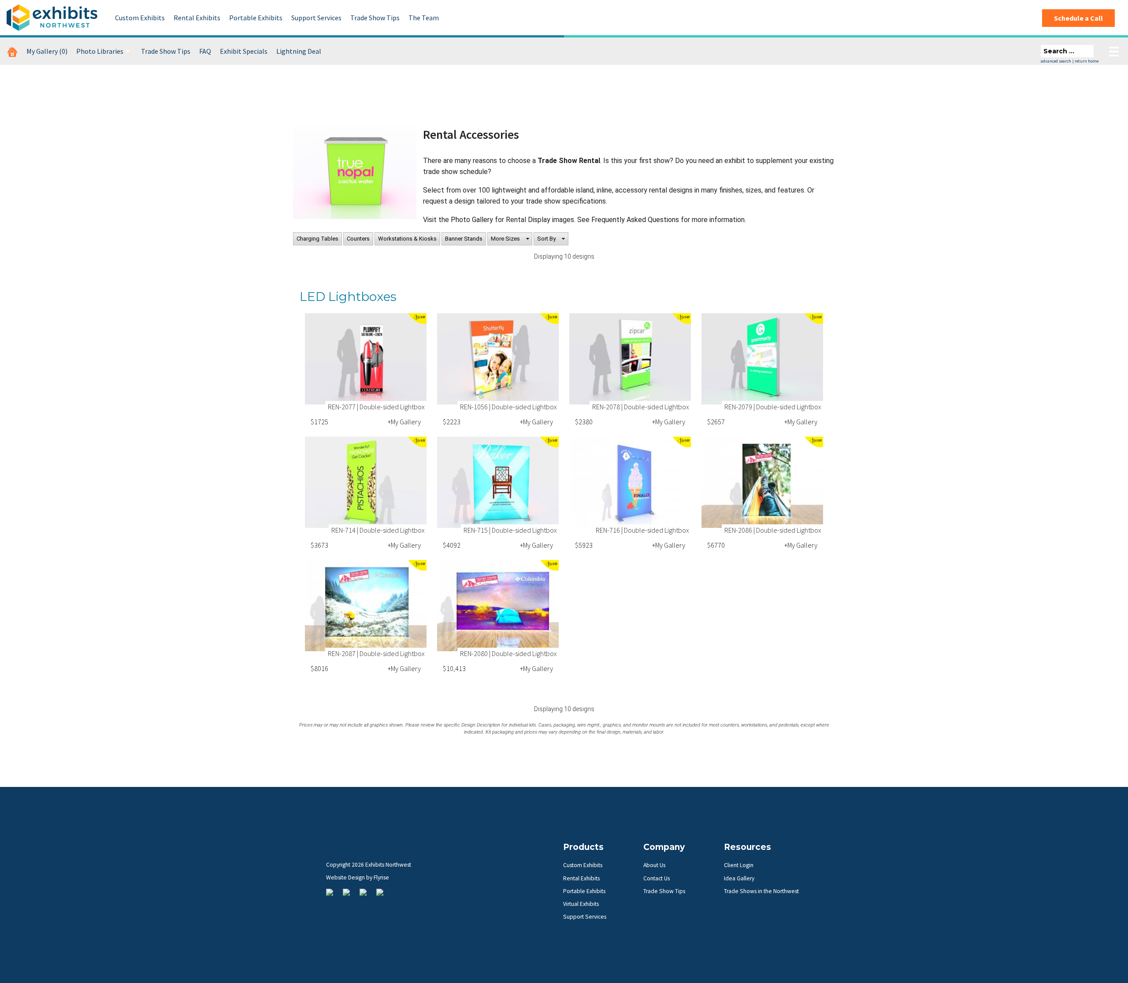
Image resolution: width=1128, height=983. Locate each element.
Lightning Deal (298, 51)
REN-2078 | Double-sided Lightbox (640, 406)
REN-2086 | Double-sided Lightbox (772, 530)
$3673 (319, 545)
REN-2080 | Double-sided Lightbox (508, 653)
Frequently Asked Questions (636, 219)
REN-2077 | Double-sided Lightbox (376, 406)
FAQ (205, 51)
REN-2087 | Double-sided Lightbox (376, 653)
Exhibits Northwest (52, 17)
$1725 (319, 421)
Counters (358, 238)
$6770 (716, 545)
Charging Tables (317, 238)
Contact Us (656, 878)
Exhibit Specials (243, 51)
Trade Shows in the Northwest (761, 891)
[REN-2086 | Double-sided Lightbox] (762, 482)
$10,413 (454, 668)
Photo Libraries (99, 51)
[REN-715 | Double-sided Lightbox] (498, 482)
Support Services (316, 17)
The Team (423, 17)
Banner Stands (463, 238)
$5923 (584, 545)
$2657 (716, 421)
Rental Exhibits (197, 17)
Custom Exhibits (140, 17)
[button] (509, 238)
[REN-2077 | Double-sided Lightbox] (365, 358)
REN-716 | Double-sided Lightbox (642, 530)
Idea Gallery (739, 878)
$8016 (319, 668)
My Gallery (46, 51)
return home (1086, 61)
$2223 (451, 421)
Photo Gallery (472, 219)
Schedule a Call (1078, 18)
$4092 (451, 545)
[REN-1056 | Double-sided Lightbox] (498, 358)
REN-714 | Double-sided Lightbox (378, 530)
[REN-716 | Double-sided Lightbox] (630, 482)
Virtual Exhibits (581, 904)
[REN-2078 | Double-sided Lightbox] (630, 358)
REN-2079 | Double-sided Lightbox (772, 406)
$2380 (584, 421)
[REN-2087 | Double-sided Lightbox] (365, 605)
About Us (654, 865)
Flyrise (381, 877)
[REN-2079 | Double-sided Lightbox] (762, 358)
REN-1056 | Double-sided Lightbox (508, 406)
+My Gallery (404, 421)
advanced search (1056, 61)
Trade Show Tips (375, 17)
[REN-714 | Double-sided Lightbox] (365, 482)
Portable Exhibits (255, 17)
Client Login (738, 865)
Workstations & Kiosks (407, 238)
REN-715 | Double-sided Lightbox (510, 530)
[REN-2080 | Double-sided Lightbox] (498, 605)
